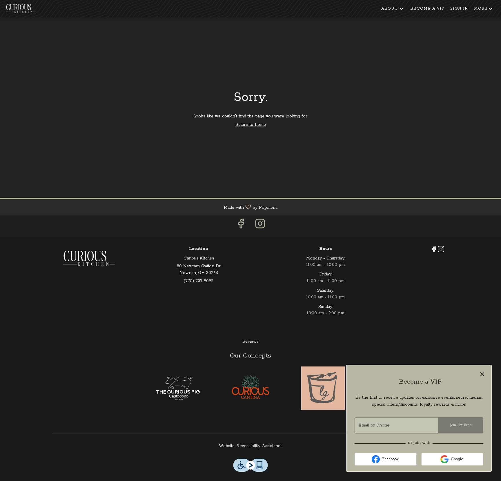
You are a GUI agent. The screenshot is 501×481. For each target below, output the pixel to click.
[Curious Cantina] (250, 388)
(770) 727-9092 (198, 281)
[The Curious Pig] (178, 388)
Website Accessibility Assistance (251, 446)
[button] (392, 8)
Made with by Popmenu (140, 207)
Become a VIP (427, 8)
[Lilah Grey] (323, 388)
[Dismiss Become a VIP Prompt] (482, 374)
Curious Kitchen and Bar (88, 259)
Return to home (250, 124)
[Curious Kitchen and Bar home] (31, 8)
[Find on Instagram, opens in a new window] (260, 226)
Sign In (459, 8)
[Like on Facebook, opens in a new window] (241, 226)
